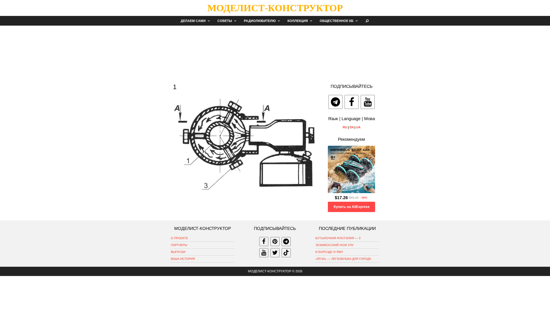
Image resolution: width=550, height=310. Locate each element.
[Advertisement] (275, 52)
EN (352, 127)
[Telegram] (335, 102)
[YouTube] (368, 102)
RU (345, 127)
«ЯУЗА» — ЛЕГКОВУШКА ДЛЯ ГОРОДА (343, 258)
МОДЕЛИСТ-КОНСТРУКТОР (275, 8)
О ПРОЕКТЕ (179, 238)
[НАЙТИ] (367, 21)
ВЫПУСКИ (178, 252)
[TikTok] (286, 252)
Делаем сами (193, 21)
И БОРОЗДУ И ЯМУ (329, 252)
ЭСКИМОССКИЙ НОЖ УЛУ (334, 245)
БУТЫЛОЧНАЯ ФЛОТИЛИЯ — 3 (338, 238)
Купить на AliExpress (352, 207)
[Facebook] (352, 102)
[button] (210, 21)
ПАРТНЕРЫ (179, 245)
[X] (275, 252)
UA (358, 127)
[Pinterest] (275, 241)
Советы (224, 21)
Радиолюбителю (260, 21)
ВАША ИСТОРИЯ (183, 258)
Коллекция (297, 21)
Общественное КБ (336, 21)
